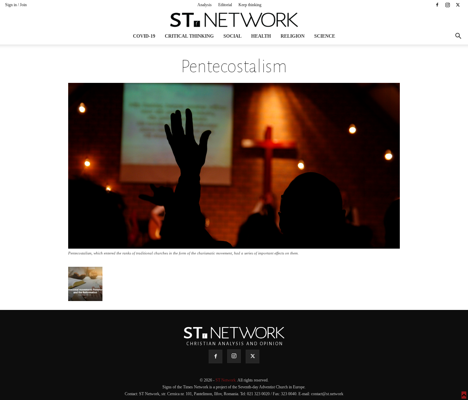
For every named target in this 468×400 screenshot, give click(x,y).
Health (261, 36)
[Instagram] (447, 5)
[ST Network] (234, 20)
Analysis (204, 4)
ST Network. (226, 380)
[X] (458, 5)
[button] (458, 37)
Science (324, 36)
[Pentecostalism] (234, 247)
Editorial (225, 4)
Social (232, 36)
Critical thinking (189, 36)
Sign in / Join (16, 4)
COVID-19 (144, 36)
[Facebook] (437, 5)
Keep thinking (249, 4)
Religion (293, 36)
